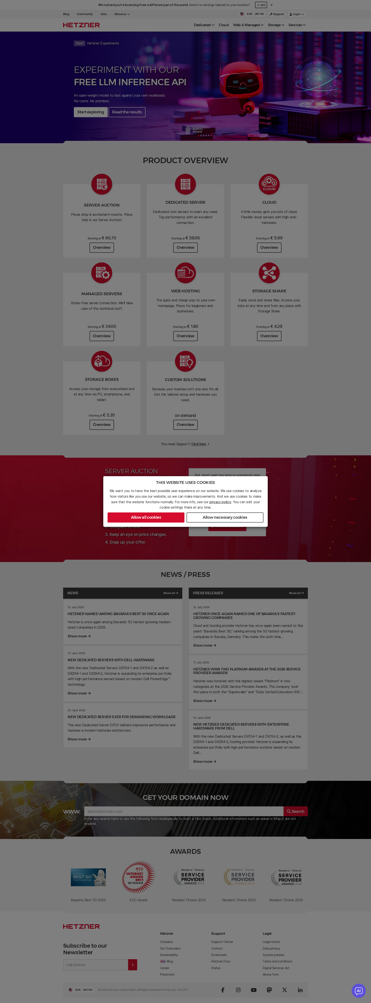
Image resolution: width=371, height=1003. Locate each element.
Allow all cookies (146, 517)
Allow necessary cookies (225, 517)
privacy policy (220, 502)
